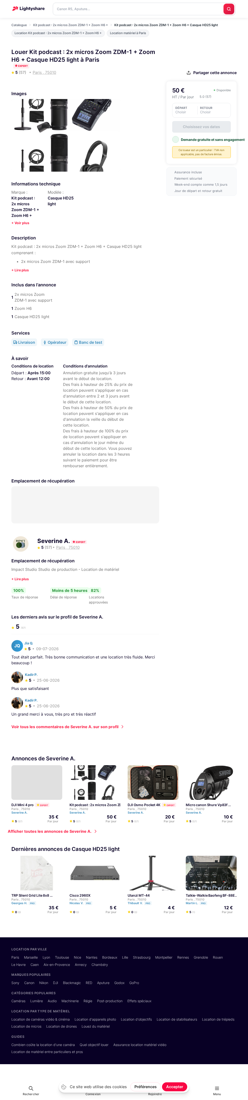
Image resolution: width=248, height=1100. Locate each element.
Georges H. (23, 903)
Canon (29, 983)
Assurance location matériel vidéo (139, 1045)
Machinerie (70, 1001)
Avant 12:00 (38, 378)
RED (89, 983)
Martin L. (196, 903)
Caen (35, 964)
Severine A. (54, 540)
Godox (119, 983)
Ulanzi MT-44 (139, 895)
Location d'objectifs (136, 1019)
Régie (88, 1001)
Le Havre (18, 964)
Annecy (81, 964)
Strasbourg (141, 957)
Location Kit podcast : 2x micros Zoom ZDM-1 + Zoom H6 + (58, 33)
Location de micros (26, 1026)
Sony (15, 983)
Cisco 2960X (80, 895)
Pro (32, 903)
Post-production (110, 1001)
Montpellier (163, 957)
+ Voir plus (20, 223)
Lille (125, 957)
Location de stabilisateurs (177, 1019)
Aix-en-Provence (57, 964)
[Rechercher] (229, 9)
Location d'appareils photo (95, 1019)
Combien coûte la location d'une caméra (43, 1045)
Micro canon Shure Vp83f (206, 805)
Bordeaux (109, 957)
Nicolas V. (80, 903)
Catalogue (19, 25)
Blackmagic (72, 983)
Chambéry (100, 964)
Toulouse (62, 957)
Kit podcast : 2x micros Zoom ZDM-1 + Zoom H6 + (70, 25)
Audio (52, 1001)
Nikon (43, 983)
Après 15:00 (39, 372)
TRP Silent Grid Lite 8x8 (30, 895)
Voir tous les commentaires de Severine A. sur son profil (64, 726)
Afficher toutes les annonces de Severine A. (50, 831)
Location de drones (61, 1026)
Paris (15, 957)
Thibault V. (139, 903)
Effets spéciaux (139, 1001)
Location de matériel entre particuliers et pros (47, 1052)
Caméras (18, 1001)
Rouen (218, 957)
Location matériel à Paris (128, 33)
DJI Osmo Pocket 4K (144, 805)
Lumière (36, 1001)
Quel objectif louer (94, 1045)
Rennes (183, 957)
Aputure (103, 983)
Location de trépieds (218, 1019)
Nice (77, 957)
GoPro (134, 983)
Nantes (91, 957)
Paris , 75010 (20, 809)
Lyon (46, 957)
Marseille (31, 957)
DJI (55, 983)
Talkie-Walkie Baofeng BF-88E (210, 895)
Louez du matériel (96, 1026)
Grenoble (201, 957)
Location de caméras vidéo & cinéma (40, 1019)
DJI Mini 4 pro (22, 805)
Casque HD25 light (61, 201)
